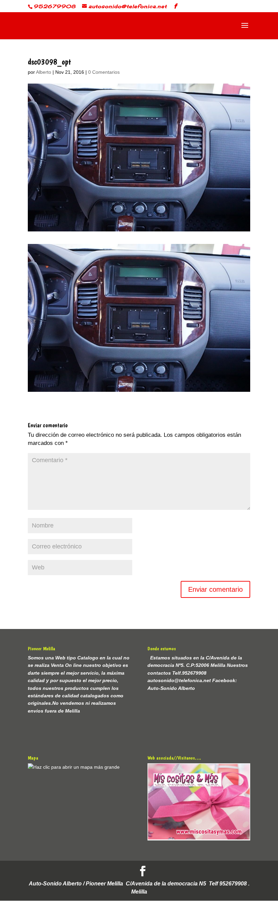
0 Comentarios (104, 72)
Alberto (43, 72)
